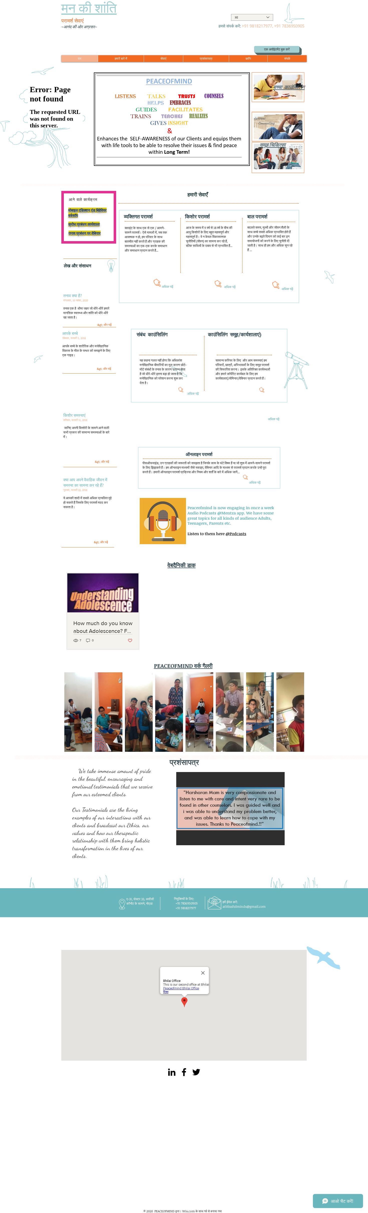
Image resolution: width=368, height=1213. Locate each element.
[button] (230, 808)
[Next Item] (296, 712)
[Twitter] (196, 1072)
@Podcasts (236, 533)
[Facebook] (184, 1072)
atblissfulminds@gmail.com (244, 906)
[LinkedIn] (171, 1072)
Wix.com (188, 1211)
